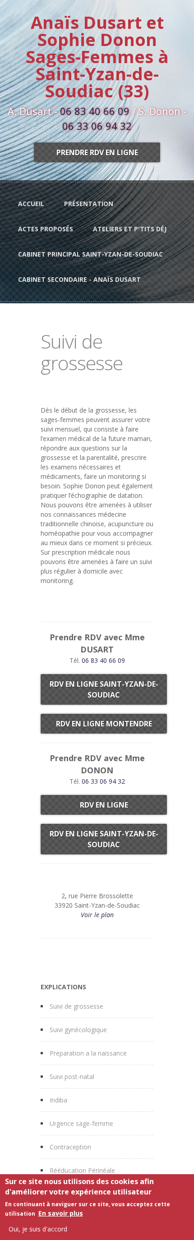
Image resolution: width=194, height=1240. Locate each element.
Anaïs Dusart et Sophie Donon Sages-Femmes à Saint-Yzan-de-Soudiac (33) (97, 56)
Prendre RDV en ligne (97, 152)
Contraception (70, 1147)
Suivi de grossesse (76, 1006)
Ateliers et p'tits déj (129, 229)
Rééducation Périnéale (82, 1170)
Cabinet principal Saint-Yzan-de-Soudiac (90, 254)
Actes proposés (45, 229)
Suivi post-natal (72, 1076)
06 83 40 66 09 (94, 111)
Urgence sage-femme (81, 1123)
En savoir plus (60, 1213)
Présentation (88, 203)
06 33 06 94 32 (97, 126)
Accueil (31, 203)
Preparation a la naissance (88, 1053)
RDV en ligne (104, 805)
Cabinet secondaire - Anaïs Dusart (79, 279)
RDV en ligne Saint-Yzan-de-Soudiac (104, 689)
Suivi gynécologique (78, 1029)
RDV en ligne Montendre (104, 724)
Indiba (58, 1100)
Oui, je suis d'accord (38, 1229)
